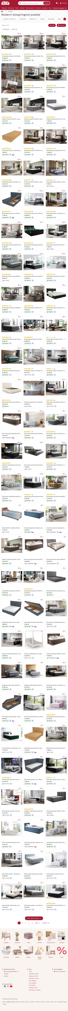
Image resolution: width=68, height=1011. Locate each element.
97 (42, 442)
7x (10, 148)
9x (32, 211)
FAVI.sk (18, 1001)
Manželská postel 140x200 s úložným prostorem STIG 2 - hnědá (43, 150)
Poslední (45, 923)
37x (55, 54)
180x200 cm (32, 19)
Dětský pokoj (39, 958)
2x (54, 180)
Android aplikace (60, 971)
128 (42, 253)
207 (64, 348)
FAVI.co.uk (54, 1001)
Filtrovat (62, 25)
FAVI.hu (33, 1001)
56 (20, 474)
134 (64, 379)
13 (20, 882)
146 (64, 253)
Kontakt (6, 973)
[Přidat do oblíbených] (64, 537)
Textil (17, 8)
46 (42, 694)
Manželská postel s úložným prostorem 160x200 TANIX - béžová (43, 370)
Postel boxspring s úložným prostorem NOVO (37, 528)
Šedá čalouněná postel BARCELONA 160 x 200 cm (16, 276)
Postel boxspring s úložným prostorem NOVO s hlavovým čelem (43, 842)
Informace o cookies (34, 990)
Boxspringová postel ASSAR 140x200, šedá (36, 56)
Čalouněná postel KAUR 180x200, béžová (36, 433)
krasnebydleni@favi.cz (12, 971)
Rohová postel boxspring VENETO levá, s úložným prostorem (20, 433)
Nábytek (4, 8)
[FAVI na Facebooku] (5, 986)
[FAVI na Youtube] (11, 986)
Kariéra (6, 976)
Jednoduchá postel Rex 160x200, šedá (35, 213)
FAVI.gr (65, 1001)
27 (42, 222)
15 (20, 411)
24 (42, 316)
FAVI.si (4, 1004)
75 (64, 96)
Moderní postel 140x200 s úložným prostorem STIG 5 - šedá (42, 119)
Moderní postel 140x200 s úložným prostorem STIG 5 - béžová (20, 119)
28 (20, 568)
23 (64, 694)
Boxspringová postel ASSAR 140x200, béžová (15, 245)
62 (20, 253)
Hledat (46, 3)
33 (64, 316)
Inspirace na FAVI (34, 978)
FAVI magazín (32, 980)
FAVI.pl (23, 1001)
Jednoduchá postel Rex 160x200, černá (35, 276)
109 (42, 190)
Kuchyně (38, 8)
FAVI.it (43, 1001)
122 (20, 222)
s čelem (42, 19)
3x (54, 400)
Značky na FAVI (33, 976)
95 (20, 631)
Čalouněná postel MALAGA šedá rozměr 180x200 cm (39, 465)
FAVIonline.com (7, 999)
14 (64, 820)
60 (64, 159)
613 (42, 33)
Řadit (52, 25)
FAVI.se (48, 1001)
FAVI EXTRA (32, 985)
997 (20, 159)
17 (42, 757)
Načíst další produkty (33, 918)
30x (32, 148)
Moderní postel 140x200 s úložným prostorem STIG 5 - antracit (42, 182)
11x (32, 180)
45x (10, 54)
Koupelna (44, 8)
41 (20, 316)
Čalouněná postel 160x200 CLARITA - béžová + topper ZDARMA (42, 307)
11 (20, 536)
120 (20, 442)
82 (42, 96)
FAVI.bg (60, 1001)
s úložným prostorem (9, 19)
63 (42, 159)
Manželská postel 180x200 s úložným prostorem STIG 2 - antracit (43, 87)
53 (64, 285)
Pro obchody (32, 983)
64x (10, 180)
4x (32, 494)
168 (64, 190)
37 (20, 662)
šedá (59, 19)
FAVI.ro (28, 1001)
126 (42, 411)
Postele (10, 11)
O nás (30, 971)
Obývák (51, 8)
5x (32, 274)
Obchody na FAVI (33, 973)
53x (32, 54)
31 (64, 599)
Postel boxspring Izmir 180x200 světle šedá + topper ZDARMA (42, 402)
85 (64, 222)
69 (64, 128)
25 (20, 379)
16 (64, 662)
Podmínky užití (33, 987)
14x (10, 117)
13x (54, 148)
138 (20, 96)
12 (64, 411)
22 (42, 379)
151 (42, 128)
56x (32, 85)
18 (64, 505)
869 (42, 65)
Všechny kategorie (58, 8)
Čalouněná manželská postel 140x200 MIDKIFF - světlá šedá (19, 496)
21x (54, 211)
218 (20, 33)
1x (54, 337)
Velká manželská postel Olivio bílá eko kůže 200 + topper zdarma (21, 842)
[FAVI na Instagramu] (8, 986)
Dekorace (11, 8)
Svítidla (22, 8)
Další (36, 923)
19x (54, 85)
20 (64, 725)
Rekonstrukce (30, 8)
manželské (22, 19)
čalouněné (51, 19)
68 (20, 190)
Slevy (61, 957)
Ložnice (28, 957)
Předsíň (51, 957)
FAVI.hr (38, 1001)
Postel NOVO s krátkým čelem (11, 528)
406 (64, 33)
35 (20, 285)
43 (64, 65)
